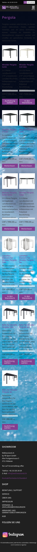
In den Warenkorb (27, 102)
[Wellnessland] (10, 7)
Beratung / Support (12, 490)
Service (5, 494)
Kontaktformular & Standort (14, 478)
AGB (4, 516)
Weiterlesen (9, 166)
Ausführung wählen (10, 102)
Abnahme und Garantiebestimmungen (14, 511)
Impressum (7, 501)
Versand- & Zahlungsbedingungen (13, 506)
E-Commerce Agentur (19, 544)
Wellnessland (9, 542)
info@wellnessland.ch (17, 473)
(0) (30, 2)
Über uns (6, 498)
